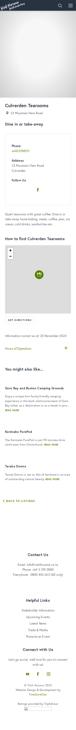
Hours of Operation (18, 348)
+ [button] (10, 250)
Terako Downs (15, 466)
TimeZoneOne (38, 694)
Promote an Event (38, 636)
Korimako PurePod (18, 432)
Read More (12, 410)
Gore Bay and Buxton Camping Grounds (34, 388)
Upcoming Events (38, 617)
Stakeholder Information (38, 610)
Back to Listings (20, 501)
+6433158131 (20, 151)
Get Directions (20, 320)
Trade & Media (38, 630)
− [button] (10, 256)
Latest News (38, 623)
